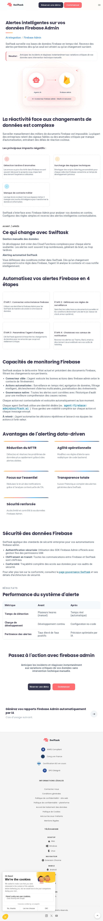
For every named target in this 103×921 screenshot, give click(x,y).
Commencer (72, 5)
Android (53, 869)
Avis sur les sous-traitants (51, 816)
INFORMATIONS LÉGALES (51, 780)
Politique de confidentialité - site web (51, 798)
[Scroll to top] (97, 915)
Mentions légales (51, 820)
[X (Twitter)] (51, 915)
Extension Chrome (53, 860)
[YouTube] (56, 915)
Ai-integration (13, 37)
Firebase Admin (32, 37)
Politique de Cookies (51, 811)
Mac (53, 841)
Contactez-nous (51, 789)
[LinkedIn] (46, 915)
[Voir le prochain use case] (93, 714)
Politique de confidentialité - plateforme (51, 802)
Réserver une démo (51, 5)
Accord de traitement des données (51, 807)
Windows (53, 846)
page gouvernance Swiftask (74, 572)
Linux (53, 851)
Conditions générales (51, 793)
